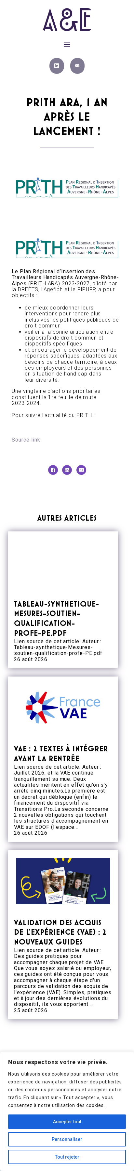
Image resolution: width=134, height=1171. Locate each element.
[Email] (81, 470)
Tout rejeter (67, 1157)
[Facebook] (53, 470)
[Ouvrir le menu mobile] (67, 44)
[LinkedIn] (67, 470)
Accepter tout (67, 1121)
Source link (26, 440)
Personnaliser (67, 1139)
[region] (67, 1111)
